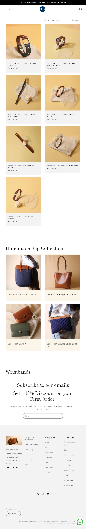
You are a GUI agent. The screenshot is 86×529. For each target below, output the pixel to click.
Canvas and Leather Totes (21, 294)
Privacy (66, 475)
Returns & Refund (70, 455)
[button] (4, 9)
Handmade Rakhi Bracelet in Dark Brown (21, 166)
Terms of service (49, 524)
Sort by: (47, 20)
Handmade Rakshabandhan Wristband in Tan (61, 115)
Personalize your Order (70, 443)
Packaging (29, 450)
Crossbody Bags (16, 343)
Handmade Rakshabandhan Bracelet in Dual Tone (23, 64)
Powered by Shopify (52, 521)
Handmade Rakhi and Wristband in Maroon (21, 218)
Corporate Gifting (31, 445)
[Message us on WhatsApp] (80, 522)
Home (47, 442)
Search (66, 450)
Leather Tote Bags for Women (62, 294)
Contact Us (68, 465)
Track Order (49, 468)
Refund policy (65, 521)
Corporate (48, 458)
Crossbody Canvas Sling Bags (62, 343)
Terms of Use (69, 470)
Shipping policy (61, 524)
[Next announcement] (81, 2)
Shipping (67, 460)
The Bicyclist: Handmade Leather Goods (33, 521)
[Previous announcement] (4, 2)
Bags (46, 447)
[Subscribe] (60, 416)
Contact (47, 473)
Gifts (27, 465)
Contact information (74, 524)
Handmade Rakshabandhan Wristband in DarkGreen (23, 115)
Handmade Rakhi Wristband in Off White (62, 166)
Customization (30, 455)
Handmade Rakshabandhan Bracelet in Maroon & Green (62, 64)
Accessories (49, 452)
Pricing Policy (69, 480)
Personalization (31, 460)
